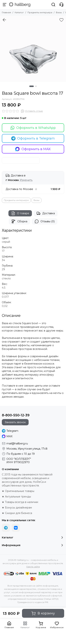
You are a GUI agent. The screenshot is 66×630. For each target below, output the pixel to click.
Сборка (22, 221)
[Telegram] (6, 528)
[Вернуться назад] (4, 20)
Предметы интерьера (39, 12)
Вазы (59, 12)
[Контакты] (61, 4)
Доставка (48, 213)
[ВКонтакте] (16, 528)
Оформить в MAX (36, 149)
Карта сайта (33, 566)
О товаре (23, 213)
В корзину (46, 613)
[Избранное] (61, 20)
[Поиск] (53, 4)
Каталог (19, 12)
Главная (6, 12)
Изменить (26, 180)
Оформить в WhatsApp (36, 128)
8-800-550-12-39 (16, 415)
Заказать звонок (15, 422)
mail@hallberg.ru (17, 443)
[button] (31, 86)
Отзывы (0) (48, 221)
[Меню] (4, 4)
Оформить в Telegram (36, 138)
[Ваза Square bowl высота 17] (33, 49)
